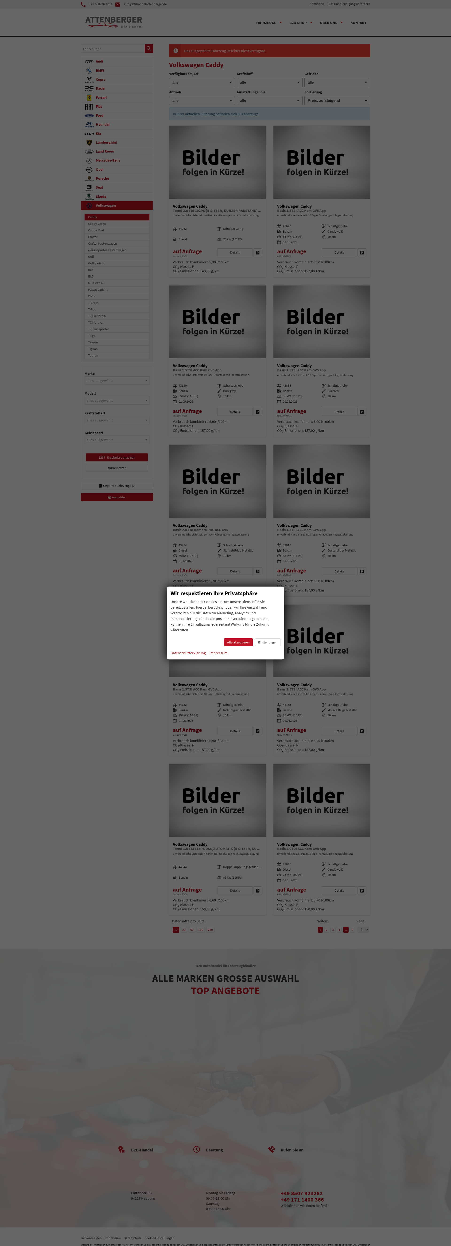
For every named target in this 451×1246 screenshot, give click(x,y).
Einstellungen (267, 642)
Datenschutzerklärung (188, 653)
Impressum (218, 653)
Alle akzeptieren (238, 642)
